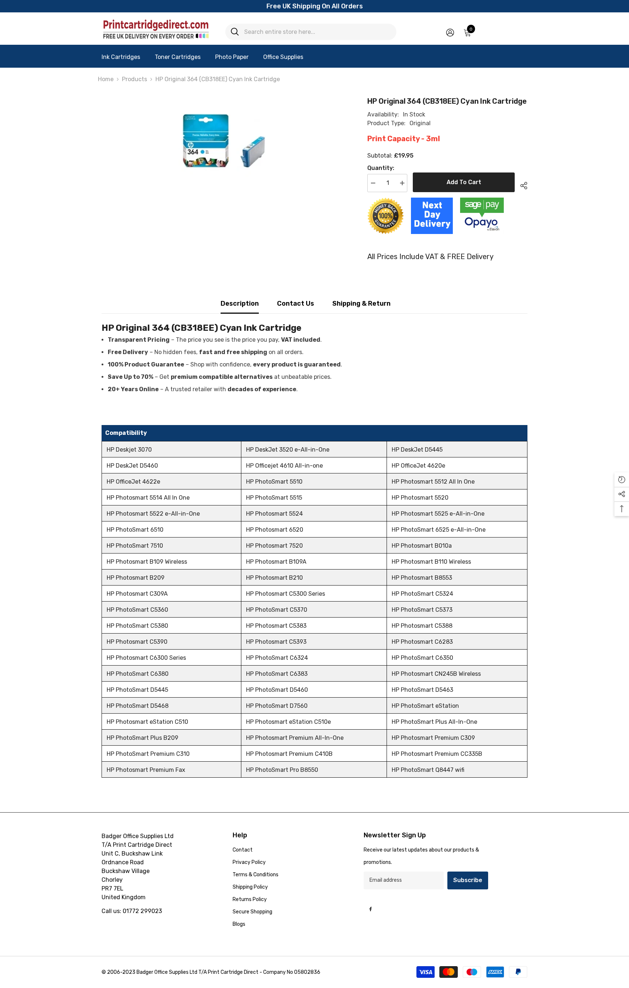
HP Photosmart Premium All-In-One (295, 737)
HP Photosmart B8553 (422, 577)
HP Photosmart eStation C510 (147, 721)
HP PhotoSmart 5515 (274, 497)
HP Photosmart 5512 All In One (433, 481)
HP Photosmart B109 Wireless (147, 561)
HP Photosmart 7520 (274, 545)
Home (106, 79)
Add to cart (464, 182)
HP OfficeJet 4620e (418, 465)
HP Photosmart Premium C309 (433, 737)
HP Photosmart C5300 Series (285, 593)
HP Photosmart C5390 (137, 641)
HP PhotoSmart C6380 (138, 673)
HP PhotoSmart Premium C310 (148, 753)
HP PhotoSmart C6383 (277, 673)
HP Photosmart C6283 (422, 641)
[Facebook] (370, 909)
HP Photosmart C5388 (422, 625)
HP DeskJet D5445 (417, 449)
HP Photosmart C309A (137, 593)
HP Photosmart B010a (422, 545)
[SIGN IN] (450, 32)
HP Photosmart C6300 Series (146, 657)
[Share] (521, 184)
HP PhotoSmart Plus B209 (142, 737)
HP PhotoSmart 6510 (135, 529)
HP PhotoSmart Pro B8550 (282, 769)
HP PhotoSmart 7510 (135, 545)
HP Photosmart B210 (274, 577)
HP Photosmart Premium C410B (289, 753)
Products (134, 79)
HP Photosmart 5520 (420, 497)
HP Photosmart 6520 (274, 529)
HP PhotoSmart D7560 (277, 705)
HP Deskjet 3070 (129, 449)
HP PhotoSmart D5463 (422, 689)
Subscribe (467, 880)
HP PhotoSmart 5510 (274, 481)
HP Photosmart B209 (136, 577)
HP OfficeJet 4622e (133, 481)
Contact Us (295, 303)
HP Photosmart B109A (276, 561)
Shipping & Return (361, 303)
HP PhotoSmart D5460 (277, 689)
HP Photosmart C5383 (276, 625)
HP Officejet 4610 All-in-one (284, 465)
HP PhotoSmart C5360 (137, 609)
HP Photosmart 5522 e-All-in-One (153, 513)
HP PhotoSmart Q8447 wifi (428, 769)
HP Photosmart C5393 (276, 641)
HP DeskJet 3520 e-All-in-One (287, 449)
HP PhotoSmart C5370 (276, 609)
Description (240, 303)
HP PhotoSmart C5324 (422, 593)
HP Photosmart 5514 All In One (148, 497)
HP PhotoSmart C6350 (422, 657)
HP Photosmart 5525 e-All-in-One (438, 513)
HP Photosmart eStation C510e (288, 721)
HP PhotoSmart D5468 (138, 705)
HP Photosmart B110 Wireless (431, 561)
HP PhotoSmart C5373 (422, 609)
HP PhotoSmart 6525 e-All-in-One (439, 529)
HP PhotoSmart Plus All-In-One (434, 721)
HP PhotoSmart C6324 (277, 657)
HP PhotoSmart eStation (425, 705)
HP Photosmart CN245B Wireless (436, 673)
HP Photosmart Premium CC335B (437, 753)
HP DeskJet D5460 (132, 465)
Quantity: (380, 167)
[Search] (310, 32)
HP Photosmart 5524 (274, 513)
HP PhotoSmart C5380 (137, 625)
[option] (224, 141)
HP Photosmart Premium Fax (146, 769)
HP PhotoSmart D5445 (137, 689)
